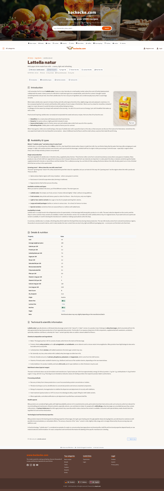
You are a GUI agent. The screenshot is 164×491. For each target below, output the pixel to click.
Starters (124, 43)
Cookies (56, 43)
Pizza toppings (98, 43)
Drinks (72, 43)
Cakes (48, 43)
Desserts (64, 43)
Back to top (132, 439)
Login (84, 462)
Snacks (116, 43)
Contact (113, 459)
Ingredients (38, 58)
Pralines (108, 43)
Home (31, 58)
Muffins (89, 43)
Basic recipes (33, 43)
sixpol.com (98, 486)
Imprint (113, 462)
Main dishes (81, 43)
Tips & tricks (86, 459)
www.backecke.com (37, 455)
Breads (42, 43)
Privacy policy (115, 465)
